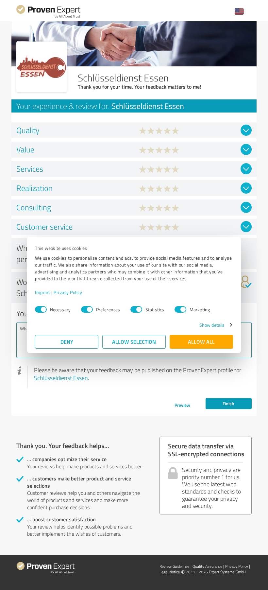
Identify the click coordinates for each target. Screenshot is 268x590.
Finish (228, 403)
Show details (212, 325)
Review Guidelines (174, 566)
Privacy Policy (68, 292)
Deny (66, 341)
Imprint (42, 292)
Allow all (201, 341)
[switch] (87, 309)
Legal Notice (169, 572)
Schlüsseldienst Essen (61, 378)
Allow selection (134, 341)
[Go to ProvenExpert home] (48, 17)
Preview (182, 405)
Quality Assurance (207, 566)
